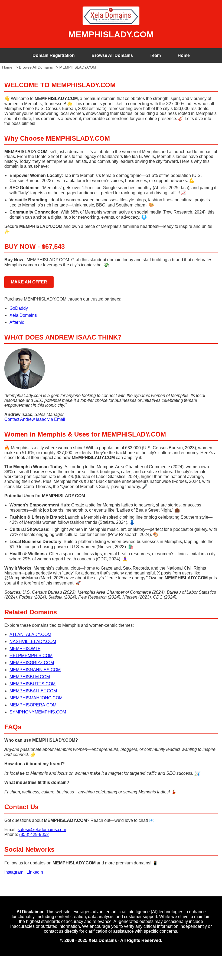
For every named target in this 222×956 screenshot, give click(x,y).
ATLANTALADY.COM (30, 634)
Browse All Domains (112, 55)
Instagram (13, 872)
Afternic (16, 322)
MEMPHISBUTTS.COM (32, 684)
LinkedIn (35, 872)
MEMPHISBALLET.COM (33, 691)
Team (155, 55)
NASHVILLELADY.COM (32, 641)
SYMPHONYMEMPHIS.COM (37, 712)
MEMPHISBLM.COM (29, 676)
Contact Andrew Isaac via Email (34, 419)
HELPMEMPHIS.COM (31, 655)
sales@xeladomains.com (42, 829)
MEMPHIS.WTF (24, 648)
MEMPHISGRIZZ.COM (31, 662)
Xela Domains (23, 315)
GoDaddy (18, 308)
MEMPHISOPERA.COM (32, 705)
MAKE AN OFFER (29, 282)
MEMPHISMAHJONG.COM (36, 698)
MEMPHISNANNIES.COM (35, 669)
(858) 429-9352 (34, 834)
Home (184, 55)
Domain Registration (53, 55)
